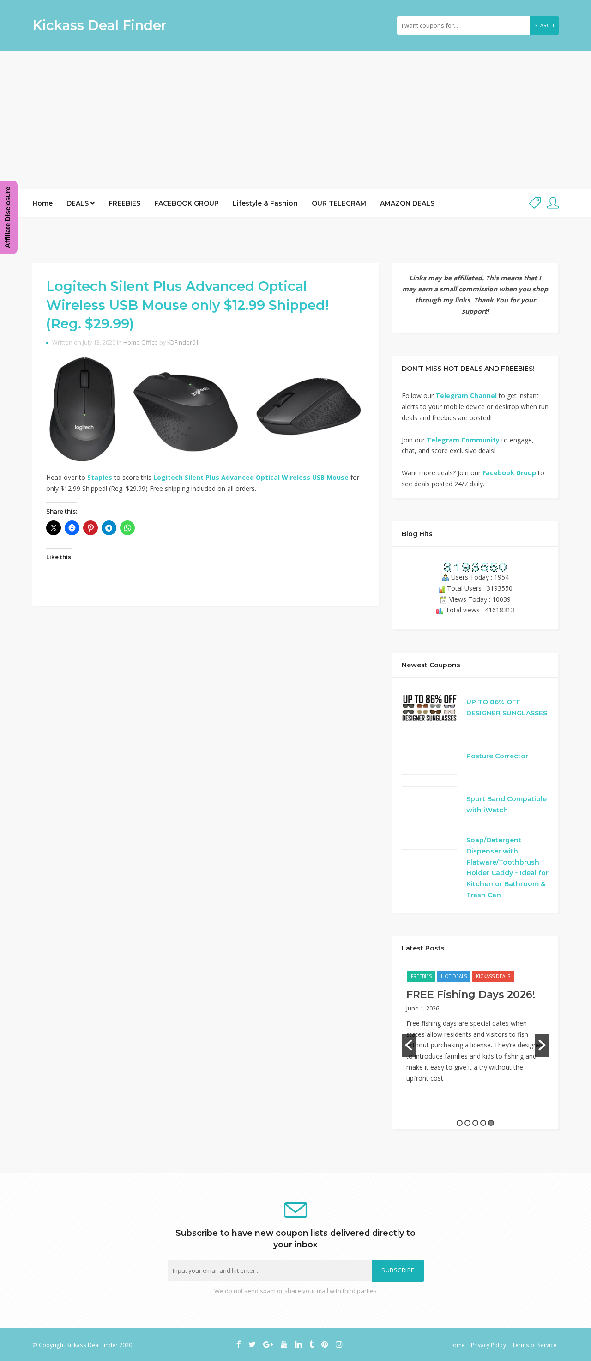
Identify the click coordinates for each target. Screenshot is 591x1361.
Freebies (421, 976)
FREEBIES (124, 203)
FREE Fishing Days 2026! (470, 994)
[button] (409, 1045)
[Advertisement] (295, 120)
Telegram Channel (466, 395)
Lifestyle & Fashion (265, 203)
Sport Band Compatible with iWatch (506, 804)
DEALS (78, 203)
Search (544, 25)
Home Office (140, 342)
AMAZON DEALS (407, 203)
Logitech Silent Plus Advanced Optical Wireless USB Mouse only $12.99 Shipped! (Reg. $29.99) (187, 305)
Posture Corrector (497, 756)
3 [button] (475, 1123)
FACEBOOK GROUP (186, 203)
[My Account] (553, 203)
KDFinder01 (183, 342)
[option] (475, 1031)
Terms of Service (534, 1345)
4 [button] (483, 1123)
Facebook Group (509, 472)
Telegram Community (463, 440)
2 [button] (467, 1123)
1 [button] (460, 1123)
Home (42, 203)
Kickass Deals (493, 976)
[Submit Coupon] (535, 203)
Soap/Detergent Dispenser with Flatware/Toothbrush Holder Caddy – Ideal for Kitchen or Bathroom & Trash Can (507, 867)
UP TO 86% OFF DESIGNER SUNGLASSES (506, 707)
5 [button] (491, 1123)
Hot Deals (454, 976)
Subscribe (398, 1270)
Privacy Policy (488, 1345)
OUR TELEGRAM (339, 203)
